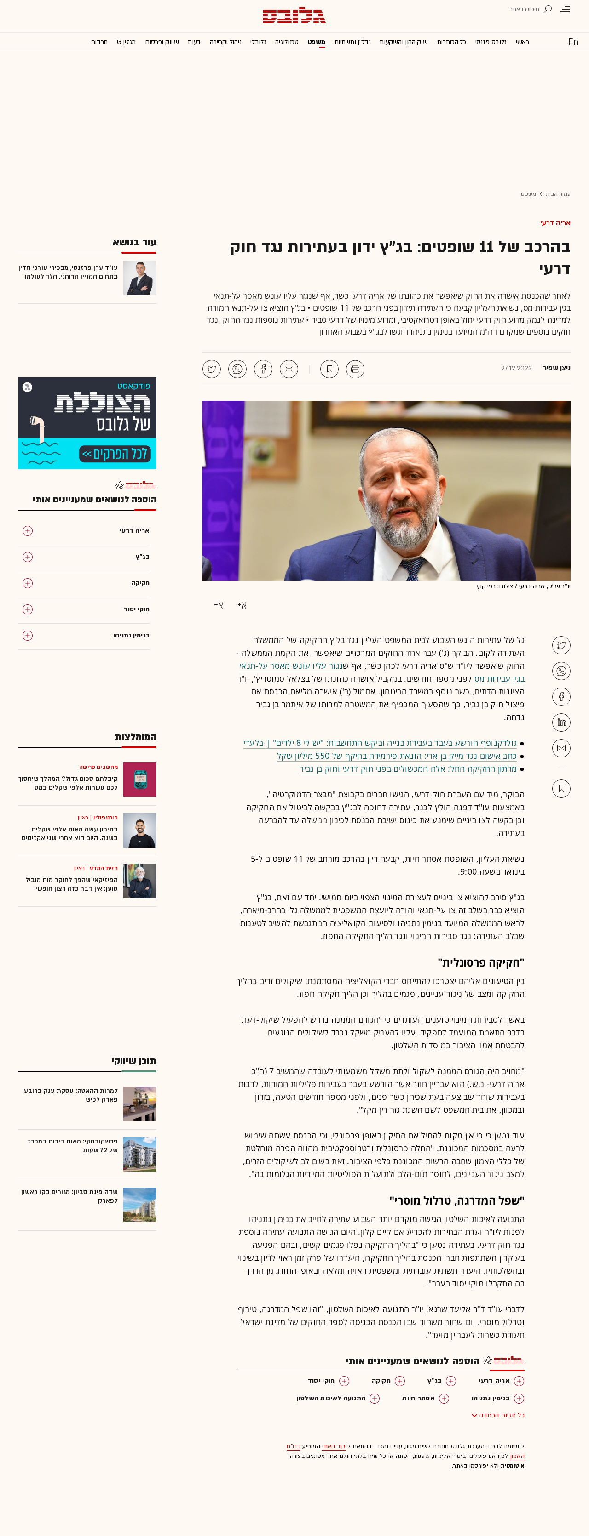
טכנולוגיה (286, 42)
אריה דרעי (555, 223)
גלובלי (258, 42)
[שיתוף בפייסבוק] (263, 369)
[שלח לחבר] (561, 748)
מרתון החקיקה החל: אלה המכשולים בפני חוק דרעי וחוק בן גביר (408, 768)
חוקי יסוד (321, 1381)
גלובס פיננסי (491, 42)
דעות (194, 42)
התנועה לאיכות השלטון (330, 1398)
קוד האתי (333, 1446)
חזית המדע (104, 868)
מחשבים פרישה (98, 767)
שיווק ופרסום (162, 42)
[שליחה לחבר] (289, 369)
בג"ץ (434, 1381)
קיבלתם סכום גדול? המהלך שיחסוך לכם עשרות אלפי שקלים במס (68, 783)
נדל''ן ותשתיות (353, 42)
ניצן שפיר (557, 368)
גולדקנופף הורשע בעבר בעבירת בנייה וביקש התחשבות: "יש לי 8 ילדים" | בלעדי (380, 742)
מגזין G (126, 42)
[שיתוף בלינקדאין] (561, 722)
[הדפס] (355, 369)
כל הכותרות (451, 42)
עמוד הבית (558, 194)
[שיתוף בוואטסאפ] (237, 369)
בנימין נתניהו (491, 1398)
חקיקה (381, 1381)
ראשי (522, 42)
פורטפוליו (105, 817)
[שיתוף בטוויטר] (211, 369)
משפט (316, 42)
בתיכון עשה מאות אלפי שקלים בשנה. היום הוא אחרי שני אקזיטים (70, 833)
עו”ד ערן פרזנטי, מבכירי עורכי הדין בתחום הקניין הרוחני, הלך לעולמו (68, 272)
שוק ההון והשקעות (403, 42)
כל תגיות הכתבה (502, 1415)
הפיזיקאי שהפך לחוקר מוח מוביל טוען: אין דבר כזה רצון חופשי (71, 884)
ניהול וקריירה (225, 42)
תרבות (99, 42)
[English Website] (573, 41)
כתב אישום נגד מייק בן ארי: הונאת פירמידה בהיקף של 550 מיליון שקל (397, 755)
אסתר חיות (418, 1398)
